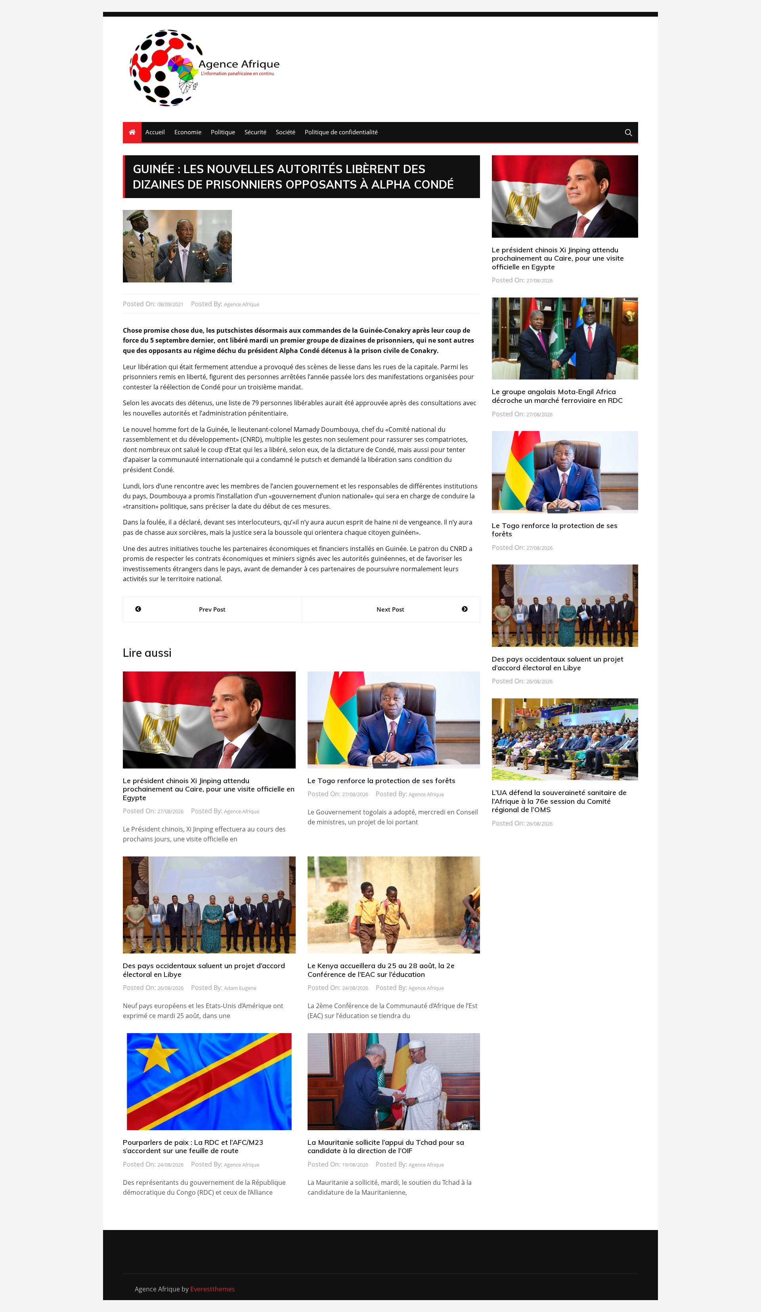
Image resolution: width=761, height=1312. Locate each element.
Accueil (155, 132)
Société (285, 132)
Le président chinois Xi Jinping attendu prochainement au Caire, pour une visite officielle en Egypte (208, 789)
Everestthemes (212, 1289)
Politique (223, 132)
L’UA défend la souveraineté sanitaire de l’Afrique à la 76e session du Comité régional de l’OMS (559, 801)
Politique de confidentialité (341, 132)
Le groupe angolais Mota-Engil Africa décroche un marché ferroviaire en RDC (557, 396)
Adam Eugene (240, 988)
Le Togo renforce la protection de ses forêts (381, 780)
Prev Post (212, 609)
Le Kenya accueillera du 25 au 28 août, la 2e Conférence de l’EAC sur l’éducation (381, 970)
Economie (187, 132)
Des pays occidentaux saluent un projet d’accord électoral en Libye (204, 970)
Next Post (390, 609)
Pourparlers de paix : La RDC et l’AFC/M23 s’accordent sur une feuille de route (193, 1147)
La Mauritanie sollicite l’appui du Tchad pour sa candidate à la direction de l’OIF (386, 1147)
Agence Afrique (241, 304)
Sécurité (255, 132)
